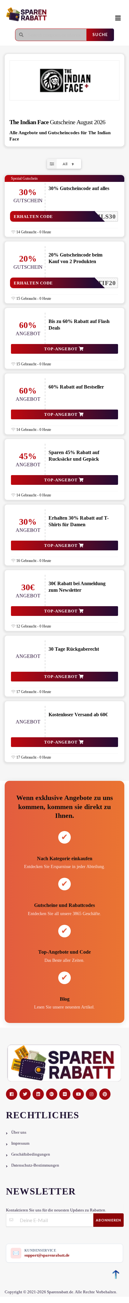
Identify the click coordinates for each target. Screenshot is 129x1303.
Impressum (20, 1143)
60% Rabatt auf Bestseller (76, 386)
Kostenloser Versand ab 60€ (78, 714)
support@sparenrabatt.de (47, 1255)
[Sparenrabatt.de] (52, 14)
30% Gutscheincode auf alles (79, 188)
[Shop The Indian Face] (64, 80)
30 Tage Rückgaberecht (74, 649)
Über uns (18, 1132)
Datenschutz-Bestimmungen (35, 1165)
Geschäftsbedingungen (30, 1154)
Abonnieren (108, 1220)
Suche (100, 34)
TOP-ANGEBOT (61, 349)
